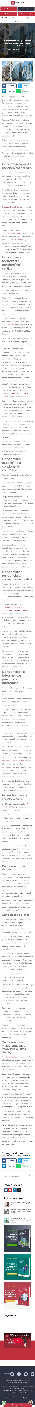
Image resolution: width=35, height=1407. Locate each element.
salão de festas (19, 240)
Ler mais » (13, 1206)
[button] (9, 85)
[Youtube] (10, 1190)
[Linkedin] (15, 1190)
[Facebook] (6, 1190)
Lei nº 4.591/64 (11, 324)
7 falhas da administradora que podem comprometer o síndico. (21, 1203)
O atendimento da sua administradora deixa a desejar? (21, 1219)
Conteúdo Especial (12, 49)
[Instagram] (19, 1190)
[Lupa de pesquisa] (29, 1176)
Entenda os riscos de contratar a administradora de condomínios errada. (21, 1211)
